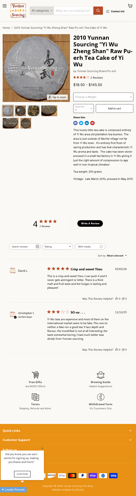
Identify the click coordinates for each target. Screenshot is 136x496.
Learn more (22, 474)
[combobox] (57, 246)
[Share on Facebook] (75, 123)
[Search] (98, 11)
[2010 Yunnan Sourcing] (8, 110)
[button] (26, 489)
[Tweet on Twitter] (81, 123)
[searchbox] (21, 246)
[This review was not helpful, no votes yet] (123, 298)
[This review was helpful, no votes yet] (116, 298)
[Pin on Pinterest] (92, 123)
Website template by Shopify (68, 489)
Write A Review (90, 223)
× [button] (42, 448)
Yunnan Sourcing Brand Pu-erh (96, 71)
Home (6, 27)
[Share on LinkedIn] (87, 123)
